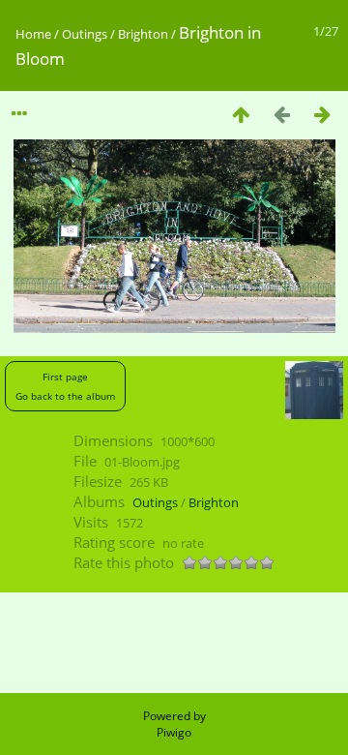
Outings (84, 34)
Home (33, 34)
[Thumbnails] (240, 114)
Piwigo (174, 732)
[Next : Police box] (322, 114)
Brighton (143, 34)
